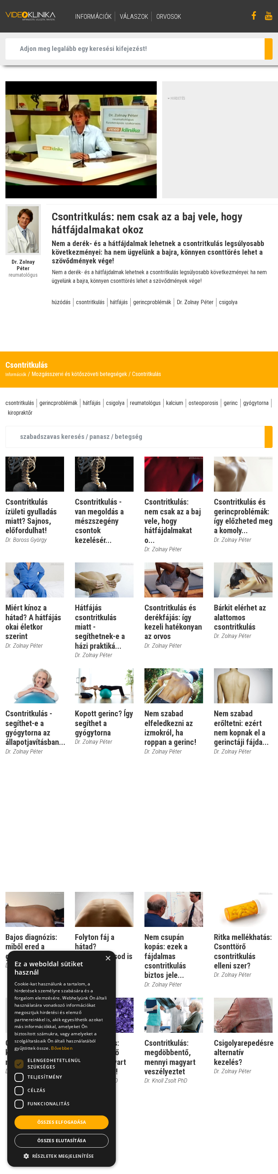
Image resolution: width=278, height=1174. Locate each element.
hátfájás (119, 302)
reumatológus (145, 403)
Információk (15, 374)
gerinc (231, 403)
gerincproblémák (152, 302)
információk (93, 16)
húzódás (61, 302)
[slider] (80, 193)
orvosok (168, 16)
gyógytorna (256, 403)
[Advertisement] (223, 146)
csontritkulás (90, 302)
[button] (61, 1156)
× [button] (107, 958)
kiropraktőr (20, 412)
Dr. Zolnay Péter (195, 302)
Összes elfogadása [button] (61, 1122)
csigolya (228, 302)
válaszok (134, 16)
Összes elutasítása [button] (61, 1141)
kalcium (174, 403)
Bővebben (61, 1048)
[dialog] (61, 1059)
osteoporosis (203, 403)
